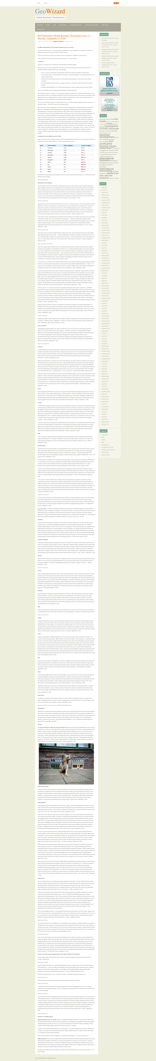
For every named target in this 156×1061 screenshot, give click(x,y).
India (54, 25)
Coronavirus (111, 126)
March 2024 (105, 253)
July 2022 (104, 303)
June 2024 (104, 245)
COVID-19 (105, 128)
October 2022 (105, 295)
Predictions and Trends (76, 25)
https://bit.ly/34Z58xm (43, 983)
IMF (106, 154)
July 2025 (104, 212)
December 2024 (106, 230)
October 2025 (105, 205)
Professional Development (91, 25)
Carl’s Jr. (108, 121)
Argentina (108, 119)
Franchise (114, 131)
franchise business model (105, 133)
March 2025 (105, 222)
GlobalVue (116, 148)
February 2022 (105, 316)
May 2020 (104, 369)
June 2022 (104, 306)
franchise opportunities (109, 139)
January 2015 (105, 406)
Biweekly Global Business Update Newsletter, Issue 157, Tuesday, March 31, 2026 (110, 51)
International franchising (107, 169)
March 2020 (105, 374)
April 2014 (104, 416)
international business (107, 159)
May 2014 (104, 414)
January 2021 (105, 348)
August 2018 (105, 381)
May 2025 (104, 217)
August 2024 (105, 240)
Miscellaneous (63, 25)
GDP (106, 141)
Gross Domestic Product (112, 150)
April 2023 (104, 280)
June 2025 (104, 215)
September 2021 (106, 328)
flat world (102, 131)
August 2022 (105, 301)
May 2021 (104, 338)
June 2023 (104, 275)
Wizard (55, 11)
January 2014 (105, 424)
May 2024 (104, 248)
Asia (112, 119)
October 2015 (105, 399)
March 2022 (105, 313)
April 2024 (104, 250)
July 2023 (104, 273)
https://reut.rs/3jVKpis (43, 567)
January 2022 (105, 318)
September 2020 (106, 358)
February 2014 (105, 421)
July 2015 (104, 404)
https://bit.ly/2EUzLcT (43, 977)
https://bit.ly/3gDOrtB (43, 179)
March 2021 (105, 343)
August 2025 (105, 210)
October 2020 (105, 356)
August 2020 (105, 361)
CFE (105, 124)
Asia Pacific (40, 25)
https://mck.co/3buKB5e (43, 343)
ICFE (101, 152)
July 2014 (104, 411)
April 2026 (104, 190)
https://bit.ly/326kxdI (42, 993)
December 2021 (106, 321)
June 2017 (104, 386)
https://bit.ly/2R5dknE (43, 200)
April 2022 (104, 311)
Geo (40, 11)
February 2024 (105, 255)
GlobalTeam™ (107, 148)
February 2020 (105, 376)
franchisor (102, 141)
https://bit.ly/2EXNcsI (43, 1013)
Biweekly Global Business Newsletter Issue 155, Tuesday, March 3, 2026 (109, 65)
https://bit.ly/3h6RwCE (43, 934)
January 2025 (105, 227)
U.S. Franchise (115, 178)
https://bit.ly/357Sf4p (42, 920)
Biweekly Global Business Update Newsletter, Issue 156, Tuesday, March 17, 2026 (110, 58)
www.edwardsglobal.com (82, 1035)
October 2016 (105, 389)
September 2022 (106, 298)
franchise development (107, 136)
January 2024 (105, 258)
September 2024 (106, 238)
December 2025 (106, 200)
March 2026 (105, 192)
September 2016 (106, 391)
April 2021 (104, 341)
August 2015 (105, 401)
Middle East (112, 173)
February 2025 (105, 225)
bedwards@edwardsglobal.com (84, 1049)
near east (104, 175)
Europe (48, 25)
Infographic (109, 154)
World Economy (41, 29)
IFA (103, 152)
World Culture (105, 25)
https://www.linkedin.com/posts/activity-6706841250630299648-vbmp (55, 705)
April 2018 (104, 384)
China (109, 123)
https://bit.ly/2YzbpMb (43, 962)
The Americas (106, 176)
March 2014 (105, 419)
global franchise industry (108, 144)
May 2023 (104, 278)
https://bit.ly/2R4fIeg (42, 315)
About (45, 3)
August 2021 (105, 331)
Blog (103, 437)
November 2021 (106, 323)
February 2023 (105, 285)
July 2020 (104, 363)
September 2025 (106, 207)
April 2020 (104, 371)
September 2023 (106, 268)
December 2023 (106, 260)
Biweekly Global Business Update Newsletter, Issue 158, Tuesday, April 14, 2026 (110, 45)
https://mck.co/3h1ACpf (43, 494)
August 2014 (105, 409)
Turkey (110, 178)
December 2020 (106, 351)
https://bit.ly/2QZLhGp (43, 229)
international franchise (112, 163)
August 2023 (105, 270)
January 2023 (105, 288)
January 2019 (105, 379)
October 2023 (105, 265)
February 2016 (105, 396)
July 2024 (104, 243)
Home (38, 3)
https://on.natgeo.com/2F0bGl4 (45, 243)
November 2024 (106, 233)
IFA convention (107, 152)
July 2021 (104, 333)
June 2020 (104, 366)
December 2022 (106, 290)
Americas (102, 119)
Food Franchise (107, 131)
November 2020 (106, 353)
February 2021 (105, 346)
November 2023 (106, 263)
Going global (103, 150)
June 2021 (104, 336)
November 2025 (106, 202)
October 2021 (105, 326)
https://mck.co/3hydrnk (43, 614)
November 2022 (106, 293)
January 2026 (105, 197)
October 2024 (105, 235)
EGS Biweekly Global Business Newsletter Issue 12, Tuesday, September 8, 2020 (64, 37)
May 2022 (104, 308)
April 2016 (104, 394)
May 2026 (104, 187)
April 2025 (104, 220)
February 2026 (105, 195)
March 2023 (105, 283)
